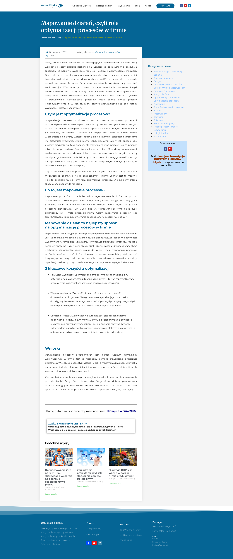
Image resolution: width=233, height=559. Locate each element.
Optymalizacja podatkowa (167, 97)
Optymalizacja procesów (107, 52)
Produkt (158, 110)
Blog (137, 5)
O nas (148, 5)
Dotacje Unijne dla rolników (168, 84)
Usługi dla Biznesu (81, 5)
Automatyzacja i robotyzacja (168, 71)
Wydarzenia (124, 5)
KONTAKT (165, 6)
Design (157, 81)
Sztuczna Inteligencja (164, 123)
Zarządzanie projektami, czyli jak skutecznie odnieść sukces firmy (89, 474)
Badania (158, 74)
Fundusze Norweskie (164, 91)
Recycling (158, 117)
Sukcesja (158, 120)
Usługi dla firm (161, 133)
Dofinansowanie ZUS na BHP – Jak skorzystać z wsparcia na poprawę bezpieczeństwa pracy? (58, 477)
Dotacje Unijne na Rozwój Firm (169, 87)
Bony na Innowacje (163, 78)
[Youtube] (185, 5)
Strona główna (48, 38)
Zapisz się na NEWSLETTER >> (67, 423)
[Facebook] (181, 5)
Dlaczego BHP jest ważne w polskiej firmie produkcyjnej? (121, 473)
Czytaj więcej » (51, 494)
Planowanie (159, 104)
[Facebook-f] (165, 149)
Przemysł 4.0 (160, 113)
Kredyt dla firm (161, 94)
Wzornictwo (160, 136)
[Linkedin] (189, 5)
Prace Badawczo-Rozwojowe (169, 107)
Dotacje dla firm (104, 5)
